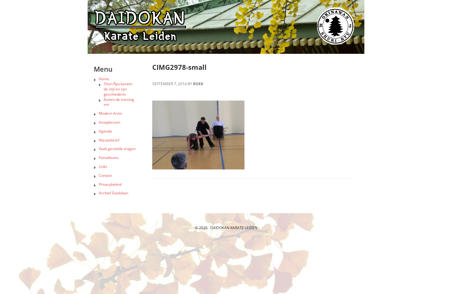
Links (103, 166)
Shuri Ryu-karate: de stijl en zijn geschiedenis (118, 89)
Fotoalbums (109, 157)
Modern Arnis (110, 113)
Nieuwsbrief (109, 140)
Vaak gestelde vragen (117, 148)
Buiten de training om (119, 102)
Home (104, 78)
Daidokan (219, 227)
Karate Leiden (243, 227)
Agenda (105, 131)
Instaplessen (109, 122)
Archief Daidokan (113, 193)
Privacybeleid (110, 184)
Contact (105, 175)
